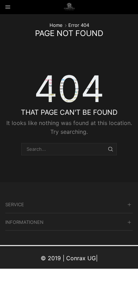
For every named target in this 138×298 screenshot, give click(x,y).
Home (56, 25)
